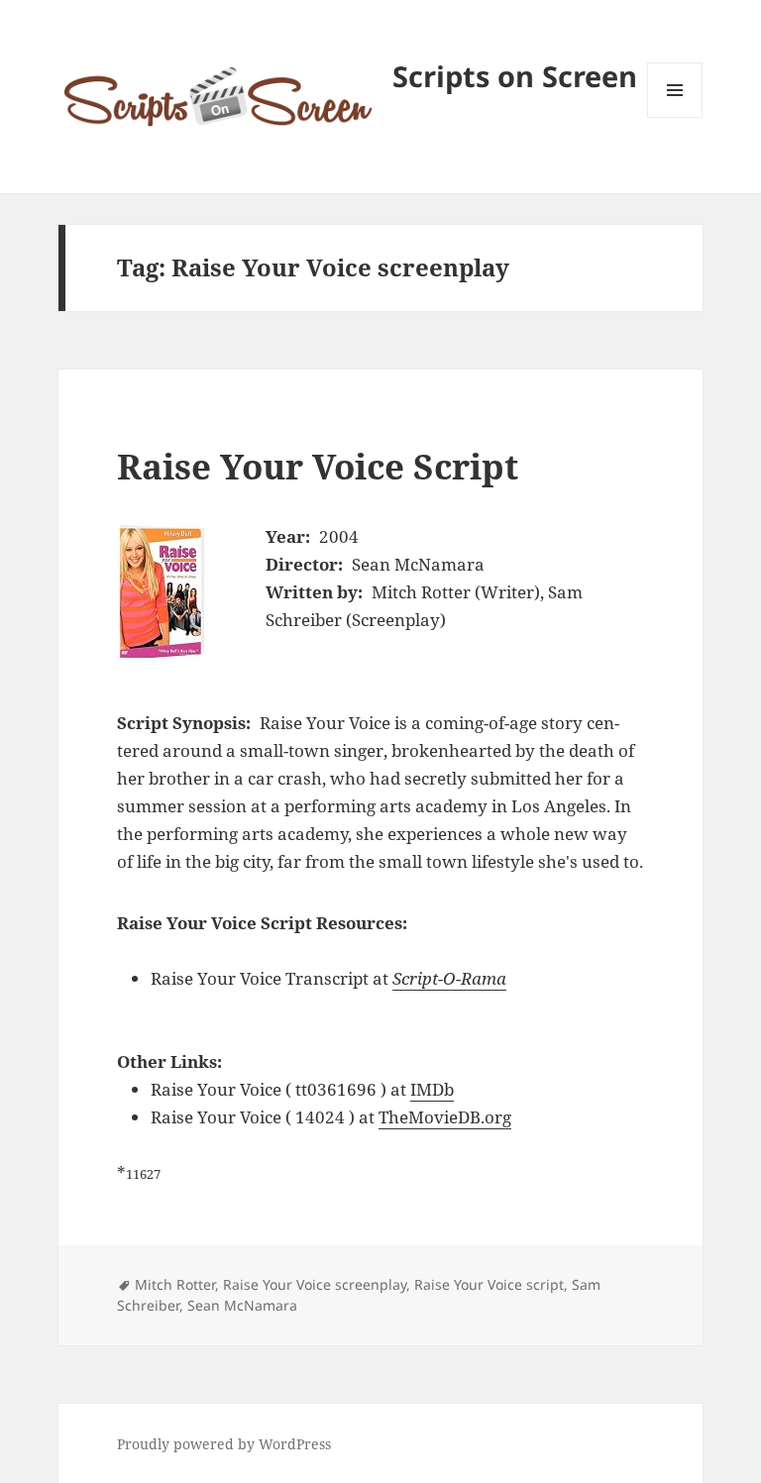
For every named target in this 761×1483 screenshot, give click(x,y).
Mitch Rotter (175, 1284)
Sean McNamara (242, 1305)
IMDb (432, 1089)
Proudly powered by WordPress (224, 1443)
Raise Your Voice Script (317, 466)
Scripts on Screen (514, 75)
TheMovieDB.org (445, 1117)
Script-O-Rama (449, 978)
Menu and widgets (675, 117)
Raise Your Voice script (489, 1284)
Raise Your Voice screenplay (314, 1284)
